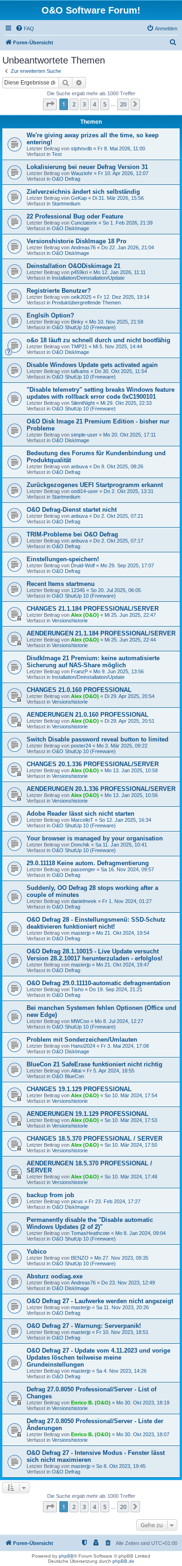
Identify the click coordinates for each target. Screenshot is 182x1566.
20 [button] (123, 104)
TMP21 (79, 346)
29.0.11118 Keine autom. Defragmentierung (88, 863)
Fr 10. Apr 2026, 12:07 (123, 173)
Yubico (37, 1251)
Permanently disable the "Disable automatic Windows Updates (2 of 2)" (90, 1223)
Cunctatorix (84, 223)
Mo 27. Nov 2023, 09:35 (121, 1258)
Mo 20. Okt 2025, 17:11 (129, 434)
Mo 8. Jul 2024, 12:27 (119, 1021)
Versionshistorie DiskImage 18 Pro (76, 241)
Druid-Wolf (83, 565)
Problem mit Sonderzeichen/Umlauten (82, 1039)
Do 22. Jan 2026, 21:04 (127, 247)
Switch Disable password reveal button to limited (97, 739)
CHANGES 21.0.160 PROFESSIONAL (79, 689)
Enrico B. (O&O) (91, 1402)
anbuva (79, 466)
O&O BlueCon (68, 1076)
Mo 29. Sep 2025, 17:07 (127, 565)
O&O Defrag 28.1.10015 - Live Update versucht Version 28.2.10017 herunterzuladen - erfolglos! (94, 955)
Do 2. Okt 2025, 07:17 (118, 540)
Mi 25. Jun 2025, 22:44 (130, 639)
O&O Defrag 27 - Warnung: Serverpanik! (84, 1325)
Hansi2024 (83, 1046)
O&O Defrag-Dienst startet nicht (72, 509)
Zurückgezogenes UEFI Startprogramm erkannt (95, 484)
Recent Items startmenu (61, 583)
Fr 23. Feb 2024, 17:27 (114, 1201)
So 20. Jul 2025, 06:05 (116, 590)
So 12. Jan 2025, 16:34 (125, 820)
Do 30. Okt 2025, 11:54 (121, 371)
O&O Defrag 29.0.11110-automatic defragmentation (98, 983)
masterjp (81, 933)
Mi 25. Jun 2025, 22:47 (130, 615)
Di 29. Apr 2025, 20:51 (129, 721)
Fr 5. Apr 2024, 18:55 (110, 1070)
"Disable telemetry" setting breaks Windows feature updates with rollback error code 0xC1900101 (101, 393)
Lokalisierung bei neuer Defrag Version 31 (87, 166)
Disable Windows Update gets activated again (92, 364)
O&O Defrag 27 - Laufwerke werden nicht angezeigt (100, 1301)
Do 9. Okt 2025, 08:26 (118, 466)
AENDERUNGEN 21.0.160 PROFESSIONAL (87, 714)
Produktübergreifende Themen (86, 302)
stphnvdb (81, 148)
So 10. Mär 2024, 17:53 (131, 1120)
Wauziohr (81, 173)
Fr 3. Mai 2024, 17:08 (125, 1046)
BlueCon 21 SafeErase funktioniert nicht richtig (94, 1064)
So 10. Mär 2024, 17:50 (131, 1145)
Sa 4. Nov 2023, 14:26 (121, 1371)
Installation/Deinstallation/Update (88, 278)
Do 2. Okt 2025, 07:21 (118, 516)
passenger (83, 869)
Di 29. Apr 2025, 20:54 (129, 696)
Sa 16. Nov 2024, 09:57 (127, 869)
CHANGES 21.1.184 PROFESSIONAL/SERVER (93, 608)
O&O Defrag (66, 179)
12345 (78, 590)
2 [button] (74, 104)
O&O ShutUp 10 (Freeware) (84, 327)
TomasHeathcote (90, 1233)
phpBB (66, 1556)
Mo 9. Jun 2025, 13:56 (118, 671)
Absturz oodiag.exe (55, 1276)
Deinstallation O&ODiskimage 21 (73, 265)
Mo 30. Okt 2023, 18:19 (142, 1402)
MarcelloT (82, 820)
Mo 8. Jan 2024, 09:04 (140, 1233)
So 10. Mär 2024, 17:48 (131, 1176)
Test (57, 154)
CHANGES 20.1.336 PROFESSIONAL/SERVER (93, 764)
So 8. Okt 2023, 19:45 (121, 1466)
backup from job (50, 1195)
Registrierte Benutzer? (59, 290)
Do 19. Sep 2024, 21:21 (115, 989)
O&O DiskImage (70, 228)
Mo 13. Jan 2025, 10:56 (131, 795)
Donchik (80, 844)
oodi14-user (84, 491)
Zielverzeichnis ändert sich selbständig (83, 191)
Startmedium (66, 203)
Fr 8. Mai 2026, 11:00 (121, 148)
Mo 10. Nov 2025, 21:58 (116, 321)
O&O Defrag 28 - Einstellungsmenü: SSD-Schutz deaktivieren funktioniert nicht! (96, 923)
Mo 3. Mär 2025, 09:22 (122, 745)
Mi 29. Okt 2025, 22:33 (126, 403)
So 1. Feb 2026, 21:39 (128, 223)
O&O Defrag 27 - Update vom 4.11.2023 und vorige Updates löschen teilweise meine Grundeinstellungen (98, 1357)
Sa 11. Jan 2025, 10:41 (121, 844)
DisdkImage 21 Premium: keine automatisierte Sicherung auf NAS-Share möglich (93, 662)
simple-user (84, 434)
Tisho (77, 989)
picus (77, 1201)
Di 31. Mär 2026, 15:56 (118, 198)
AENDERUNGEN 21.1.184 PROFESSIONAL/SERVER (101, 633)
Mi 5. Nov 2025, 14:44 (117, 346)
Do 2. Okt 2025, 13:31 (129, 491)
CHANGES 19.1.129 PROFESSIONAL (79, 1089)
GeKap (79, 198)
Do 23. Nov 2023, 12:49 (128, 1282)
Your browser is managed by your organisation (95, 838)
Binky (77, 321)
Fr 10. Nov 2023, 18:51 (122, 1332)
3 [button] (84, 104)
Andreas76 (83, 247)
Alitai (76, 1070)
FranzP (79, 671)
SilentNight (83, 403)
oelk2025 (81, 297)
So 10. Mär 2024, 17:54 (131, 1095)
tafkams (80, 371)
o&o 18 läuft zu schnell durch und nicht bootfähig (98, 340)
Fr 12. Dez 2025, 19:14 (123, 297)
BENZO (80, 1258)
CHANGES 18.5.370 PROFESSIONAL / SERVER (94, 1138)
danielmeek (84, 901)
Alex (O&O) (85, 615)
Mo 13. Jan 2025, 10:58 (131, 770)
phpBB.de (123, 1561)
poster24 (81, 745)
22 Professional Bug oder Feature (75, 216)
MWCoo (80, 1021)
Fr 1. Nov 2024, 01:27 (127, 901)
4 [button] (94, 104)
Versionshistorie (70, 620)
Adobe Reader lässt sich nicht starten (80, 813)
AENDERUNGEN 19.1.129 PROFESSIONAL (87, 1113)
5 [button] (104, 104)
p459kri (79, 272)
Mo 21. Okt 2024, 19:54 (122, 933)
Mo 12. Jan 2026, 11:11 (119, 272)
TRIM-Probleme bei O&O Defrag (72, 534)
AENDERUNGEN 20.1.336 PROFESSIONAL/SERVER (101, 788)
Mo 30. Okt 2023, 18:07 (142, 1434)
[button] (50, 104)
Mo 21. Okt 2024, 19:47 (122, 964)
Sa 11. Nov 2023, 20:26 (122, 1307)
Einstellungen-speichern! (63, 559)
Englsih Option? (50, 315)
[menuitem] (24, 28)
